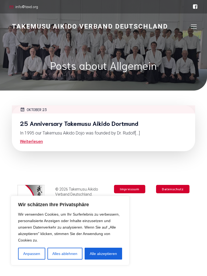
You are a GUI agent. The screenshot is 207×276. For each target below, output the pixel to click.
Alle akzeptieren (103, 253)
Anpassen (31, 253)
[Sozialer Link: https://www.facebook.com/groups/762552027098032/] (194, 7)
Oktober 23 (37, 109)
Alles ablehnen (64, 253)
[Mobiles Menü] (194, 26)
